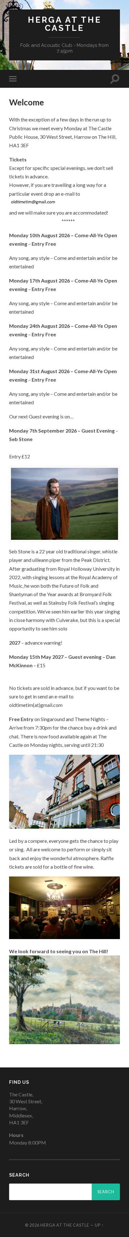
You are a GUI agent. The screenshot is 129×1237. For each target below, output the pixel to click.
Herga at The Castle (64, 24)
